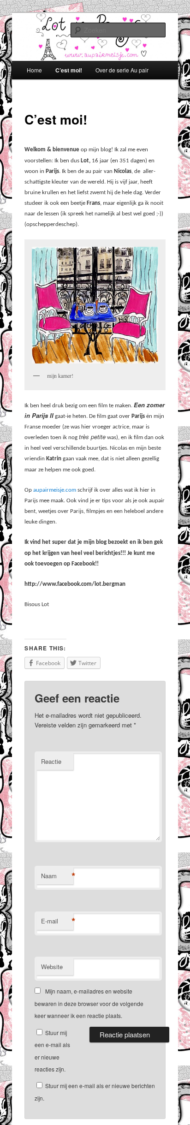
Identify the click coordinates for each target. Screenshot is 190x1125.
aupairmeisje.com (54, 490)
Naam (57, 876)
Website (52, 966)
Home (34, 70)
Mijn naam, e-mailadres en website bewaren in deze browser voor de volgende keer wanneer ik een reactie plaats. (89, 1003)
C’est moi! (68, 70)
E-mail (57, 921)
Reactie (51, 761)
